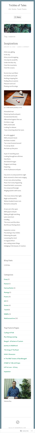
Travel (6, 310)
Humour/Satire (8, 288)
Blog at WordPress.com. (17, 428)
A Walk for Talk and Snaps (12, 363)
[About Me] (17, 422)
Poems (6, 297)
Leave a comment (23, 47)
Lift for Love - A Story (11, 367)
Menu (18, 17)
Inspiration (11, 43)
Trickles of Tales (17, 5)
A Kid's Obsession (9, 354)
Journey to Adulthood (11, 346)
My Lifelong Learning (10, 337)
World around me (9, 318)
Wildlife (6, 314)
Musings (6, 292)
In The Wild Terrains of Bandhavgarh (15, 358)
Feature (6, 284)
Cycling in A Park (9, 333)
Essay (6, 279)
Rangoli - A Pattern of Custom (13, 341)
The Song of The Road (11, 350)
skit (5, 301)
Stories (6, 305)
